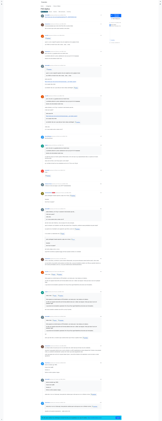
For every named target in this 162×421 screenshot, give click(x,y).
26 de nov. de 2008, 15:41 (60, 170)
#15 (101, 291)
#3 (101, 35)
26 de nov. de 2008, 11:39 (59, 95)
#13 (101, 258)
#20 (101, 402)
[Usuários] (2, 4)
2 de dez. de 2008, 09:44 (60, 379)
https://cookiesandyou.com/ (94, 417)
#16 (101, 316)
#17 (101, 345)
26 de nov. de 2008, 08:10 (61, 23)
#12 (101, 208)
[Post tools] (100, 20)
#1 (101, 15)
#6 (101, 95)
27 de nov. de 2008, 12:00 (58, 291)
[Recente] (2, 2)
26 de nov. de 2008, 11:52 (62, 136)
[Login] (160, 2)
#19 (101, 379)
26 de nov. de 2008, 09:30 (59, 35)
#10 (101, 183)
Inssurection (47, 23)
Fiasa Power (47, 362)
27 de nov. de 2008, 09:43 (59, 271)
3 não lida (112, 40)
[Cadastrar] (160, 4)
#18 (101, 362)
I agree (118, 417)
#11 (101, 192)
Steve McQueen (48, 136)
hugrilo (46, 145)
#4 (101, 51)
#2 (101, 23)
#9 (101, 170)
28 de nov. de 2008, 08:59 (61, 345)
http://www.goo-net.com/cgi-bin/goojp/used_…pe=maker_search (60, 81)
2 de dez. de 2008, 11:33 (60, 402)
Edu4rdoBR (47, 15)
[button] (2, 419)
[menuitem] (160, 2)
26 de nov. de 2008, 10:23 (61, 51)
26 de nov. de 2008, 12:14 (58, 145)
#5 (101, 65)
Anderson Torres (48, 183)
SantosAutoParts (48, 192)
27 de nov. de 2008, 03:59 (62, 183)
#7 (101, 136)
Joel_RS (46, 35)
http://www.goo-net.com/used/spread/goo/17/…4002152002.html (60, 17)
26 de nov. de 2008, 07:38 (60, 15)
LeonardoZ (47, 170)
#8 (101, 145)
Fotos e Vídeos (45, 11)
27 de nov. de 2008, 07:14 (60, 208)
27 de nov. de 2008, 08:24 (61, 258)
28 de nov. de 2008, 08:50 (60, 316)
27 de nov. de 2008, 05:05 (66, 192)
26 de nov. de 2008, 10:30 (60, 65)
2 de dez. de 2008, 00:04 (60, 362)
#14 (101, 271)
